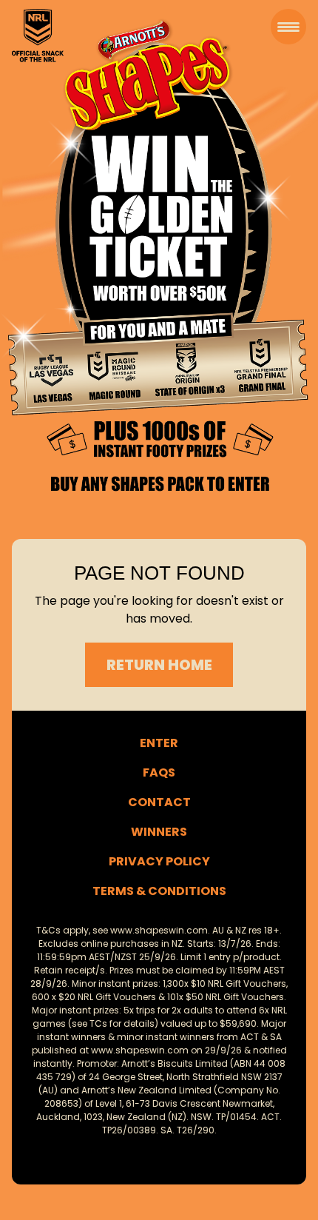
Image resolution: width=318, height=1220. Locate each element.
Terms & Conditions (159, 890)
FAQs (159, 772)
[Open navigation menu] (288, 26)
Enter (159, 742)
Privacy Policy (159, 861)
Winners (159, 831)
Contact (159, 802)
